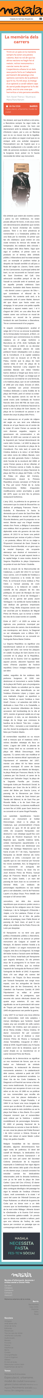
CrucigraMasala (10, 1355)
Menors (36, 1384)
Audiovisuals (9, 1338)
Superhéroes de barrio (13, 1367)
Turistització (27, 1391)
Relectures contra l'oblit (14, 1364)
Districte (34, 1309)
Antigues (8, 1321)
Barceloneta (33, 1304)
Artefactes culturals (12, 1335)
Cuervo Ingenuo (11, 1357)
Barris (34, 106)
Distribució (8, 1290)
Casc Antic (34, 1307)
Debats (7, 1359)
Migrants (8, 1388)
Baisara (7, 1340)
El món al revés (10, 1362)
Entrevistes (20, 1374)
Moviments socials (22, 1387)
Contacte (8, 1293)
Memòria (30, 1384)
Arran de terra (10, 1326)
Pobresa (7, 1391)
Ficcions (7, 1343)
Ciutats (7, 1352)
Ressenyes (8, 1331)
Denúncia (9, 1374)
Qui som (7, 1285)
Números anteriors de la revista (17, 1299)
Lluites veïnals (19, 1384)
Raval (36, 1314)
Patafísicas (8, 1347)
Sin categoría (17, 1390)
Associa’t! (8, 1295)
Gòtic (36, 1312)
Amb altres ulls (10, 1323)
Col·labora (8, 1288)
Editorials (8, 1328)
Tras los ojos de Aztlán (13, 1333)
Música (7, 1345)
